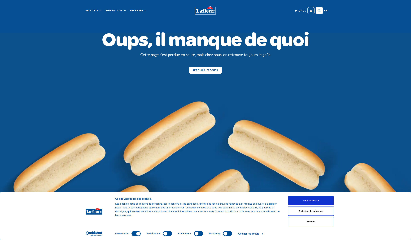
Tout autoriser (311, 200)
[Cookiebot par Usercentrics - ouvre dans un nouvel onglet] (94, 233)
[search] (319, 10)
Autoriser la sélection (311, 211)
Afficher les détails (248, 233)
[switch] (167, 233)
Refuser (310, 221)
